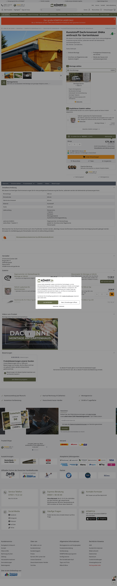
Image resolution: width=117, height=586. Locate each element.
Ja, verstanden (48, 302)
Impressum (61, 306)
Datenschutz (55, 306)
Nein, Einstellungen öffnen (69, 302)
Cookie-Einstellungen (67, 296)
